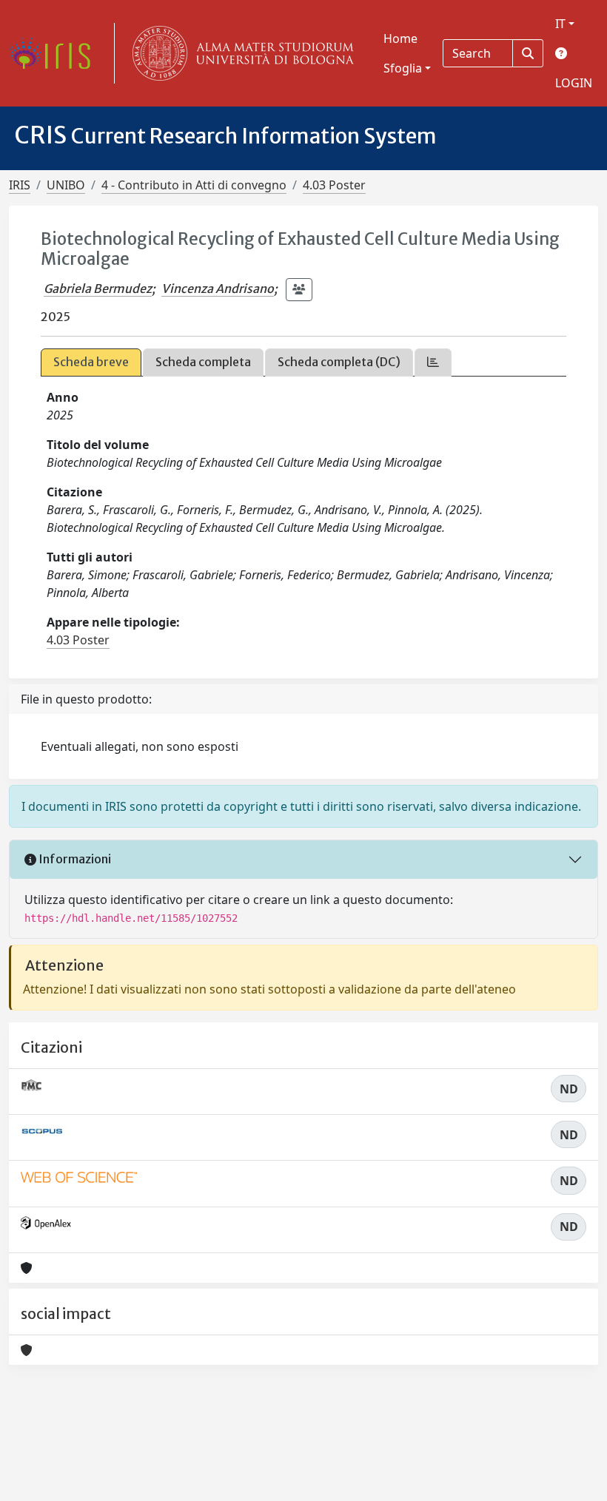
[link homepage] (55, 53)
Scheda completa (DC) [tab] (339, 361)
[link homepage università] (240, 53)
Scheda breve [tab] (91, 361)
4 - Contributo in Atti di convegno (193, 185)
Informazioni (73, 858)
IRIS (19, 185)
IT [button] (560, 24)
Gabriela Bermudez (98, 288)
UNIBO (66, 185)
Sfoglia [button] (402, 68)
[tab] (433, 362)
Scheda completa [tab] (203, 361)
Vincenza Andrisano (217, 288)
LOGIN (573, 83)
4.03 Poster (334, 185)
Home (400, 38)
